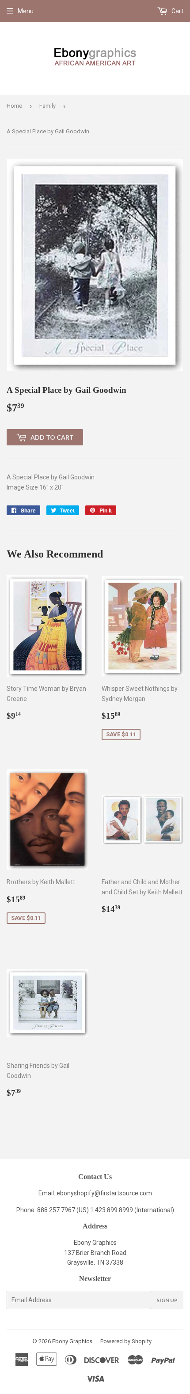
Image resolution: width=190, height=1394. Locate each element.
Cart (176, 11)
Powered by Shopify (126, 1341)
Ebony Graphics (72, 1341)
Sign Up (167, 1300)
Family (47, 105)
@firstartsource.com (123, 1193)
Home (14, 105)
